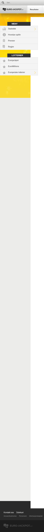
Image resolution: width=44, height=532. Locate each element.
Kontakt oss (9, 512)
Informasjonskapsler (36, 516)
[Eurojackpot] (13, 9)
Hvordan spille (14, 35)
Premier (11, 41)
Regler (11, 47)
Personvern (23, 516)
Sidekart (19, 512)
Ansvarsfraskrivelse (10, 516)
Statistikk (12, 29)
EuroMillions (13, 66)
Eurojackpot (13, 60)
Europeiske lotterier (16, 72)
